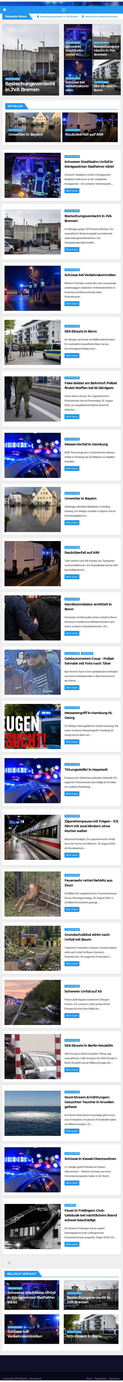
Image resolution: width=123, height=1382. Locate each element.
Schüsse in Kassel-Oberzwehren (90, 1159)
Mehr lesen (72, 190)
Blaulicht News (12, 85)
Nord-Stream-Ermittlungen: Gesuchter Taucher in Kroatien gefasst (89, 1102)
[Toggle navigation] (64, 9)
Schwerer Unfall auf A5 (83, 991)
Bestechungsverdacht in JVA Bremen (106, 51)
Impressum (114, 1378)
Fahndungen (88, 120)
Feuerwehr (70, 1205)
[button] (55, 59)
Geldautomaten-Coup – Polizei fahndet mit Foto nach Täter (86, 129)
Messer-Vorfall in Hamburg (86, 444)
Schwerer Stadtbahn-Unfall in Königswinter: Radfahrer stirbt (76, 56)
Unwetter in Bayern (80, 498)
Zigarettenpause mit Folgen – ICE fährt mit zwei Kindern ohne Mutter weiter (91, 826)
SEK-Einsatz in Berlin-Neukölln (88, 1045)
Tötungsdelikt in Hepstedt (86, 770)
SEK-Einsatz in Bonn (28, 89)
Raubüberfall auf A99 (81, 553)
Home (89, 1378)
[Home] (4, 10)
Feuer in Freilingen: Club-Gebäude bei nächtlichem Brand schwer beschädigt (90, 1215)
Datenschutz (100, 1378)
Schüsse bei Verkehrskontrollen (77, 86)
